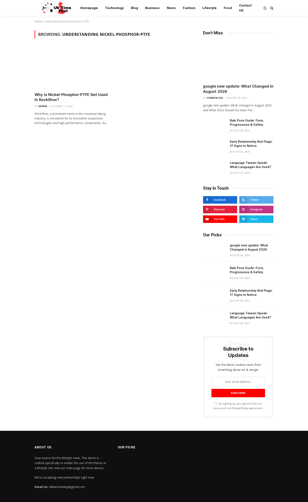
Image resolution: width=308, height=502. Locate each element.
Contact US (245, 7)
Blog (134, 8)
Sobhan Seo (215, 97)
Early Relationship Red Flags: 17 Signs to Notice (251, 143)
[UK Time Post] (54, 8)
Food (228, 8)
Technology (114, 8)
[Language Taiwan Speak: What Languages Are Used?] (214, 168)
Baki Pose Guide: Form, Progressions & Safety (247, 122)
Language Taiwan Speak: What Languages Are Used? (250, 165)
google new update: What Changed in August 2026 (238, 88)
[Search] (271, 8)
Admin (42, 106)
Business (152, 8)
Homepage (89, 8)
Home (38, 21)
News (171, 8)
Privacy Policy (240, 408)
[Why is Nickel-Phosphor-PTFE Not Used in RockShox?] (72, 68)
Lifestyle (209, 8)
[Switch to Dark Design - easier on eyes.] (265, 8)
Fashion (189, 8)
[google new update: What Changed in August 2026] (238, 60)
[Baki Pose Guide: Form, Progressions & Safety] (214, 126)
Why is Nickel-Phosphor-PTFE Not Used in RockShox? (71, 97)
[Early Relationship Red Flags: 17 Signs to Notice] (214, 147)
